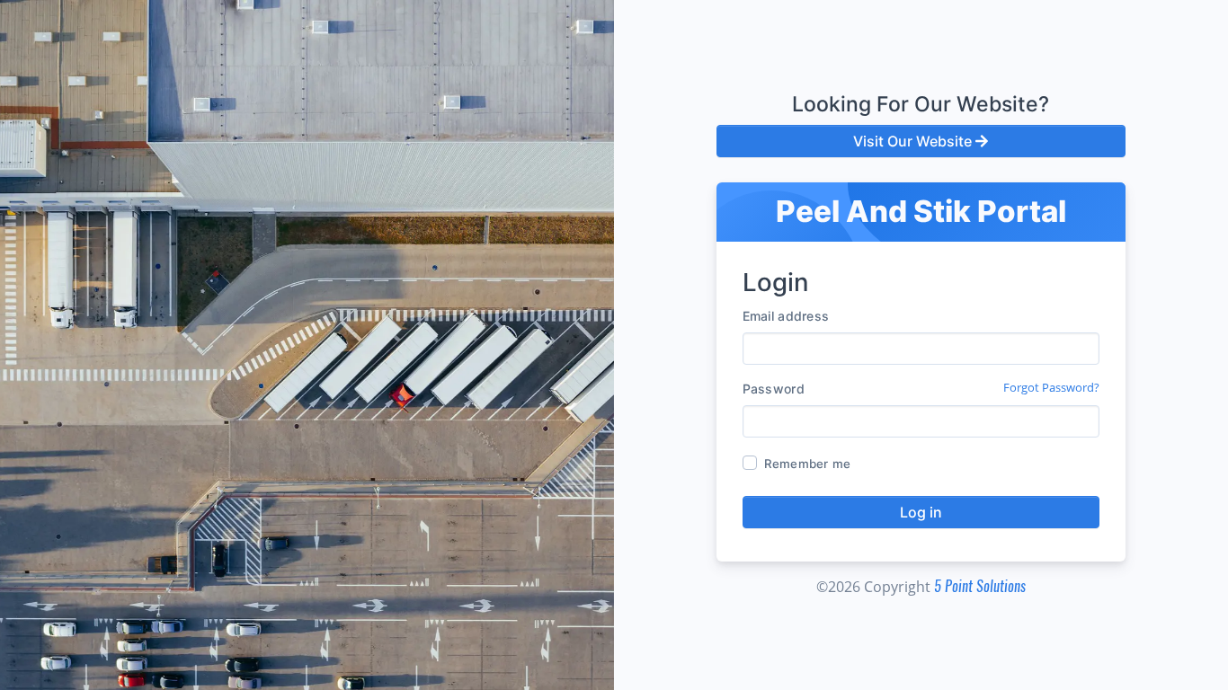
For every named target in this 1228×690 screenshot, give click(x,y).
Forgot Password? (1051, 387)
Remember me (807, 463)
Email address (786, 315)
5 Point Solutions (980, 586)
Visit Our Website (914, 141)
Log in (921, 512)
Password (774, 388)
